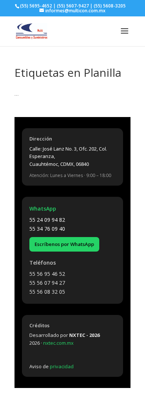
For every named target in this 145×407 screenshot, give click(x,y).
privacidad (62, 366)
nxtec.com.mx (58, 343)
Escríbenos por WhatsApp (64, 244)
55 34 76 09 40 (47, 228)
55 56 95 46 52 (47, 273)
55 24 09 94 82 (47, 219)
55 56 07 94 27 (47, 282)
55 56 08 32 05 (47, 291)
